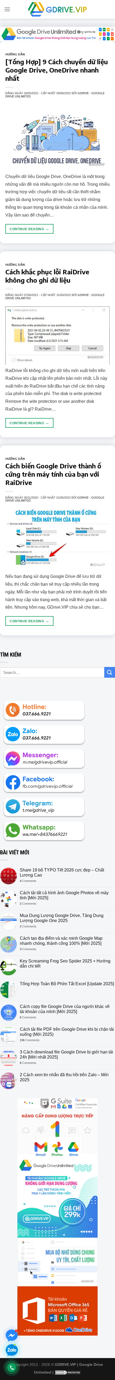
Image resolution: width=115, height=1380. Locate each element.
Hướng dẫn (15, 54)
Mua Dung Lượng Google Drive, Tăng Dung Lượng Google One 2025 (61, 918)
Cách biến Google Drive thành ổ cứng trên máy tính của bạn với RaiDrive (53, 474)
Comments (28, 880)
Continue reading (29, 228)
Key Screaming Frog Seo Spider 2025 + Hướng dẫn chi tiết (65, 963)
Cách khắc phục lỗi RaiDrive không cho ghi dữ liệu (47, 276)
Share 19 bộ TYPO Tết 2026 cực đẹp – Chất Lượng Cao (62, 872)
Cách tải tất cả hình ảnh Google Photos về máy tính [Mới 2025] (64, 895)
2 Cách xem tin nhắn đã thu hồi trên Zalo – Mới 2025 (64, 1077)
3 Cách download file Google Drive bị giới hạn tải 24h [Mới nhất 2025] (66, 1054)
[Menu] (7, 9)
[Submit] (109, 672)
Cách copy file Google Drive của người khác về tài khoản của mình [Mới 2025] (65, 1009)
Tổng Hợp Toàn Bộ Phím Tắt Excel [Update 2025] (67, 983)
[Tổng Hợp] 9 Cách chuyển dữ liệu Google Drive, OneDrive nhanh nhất (56, 70)
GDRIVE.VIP (65, 1364)
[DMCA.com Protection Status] (68, 1372)
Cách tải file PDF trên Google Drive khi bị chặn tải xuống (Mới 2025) (67, 1032)
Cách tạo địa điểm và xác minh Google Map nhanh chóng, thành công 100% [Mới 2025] (61, 941)
